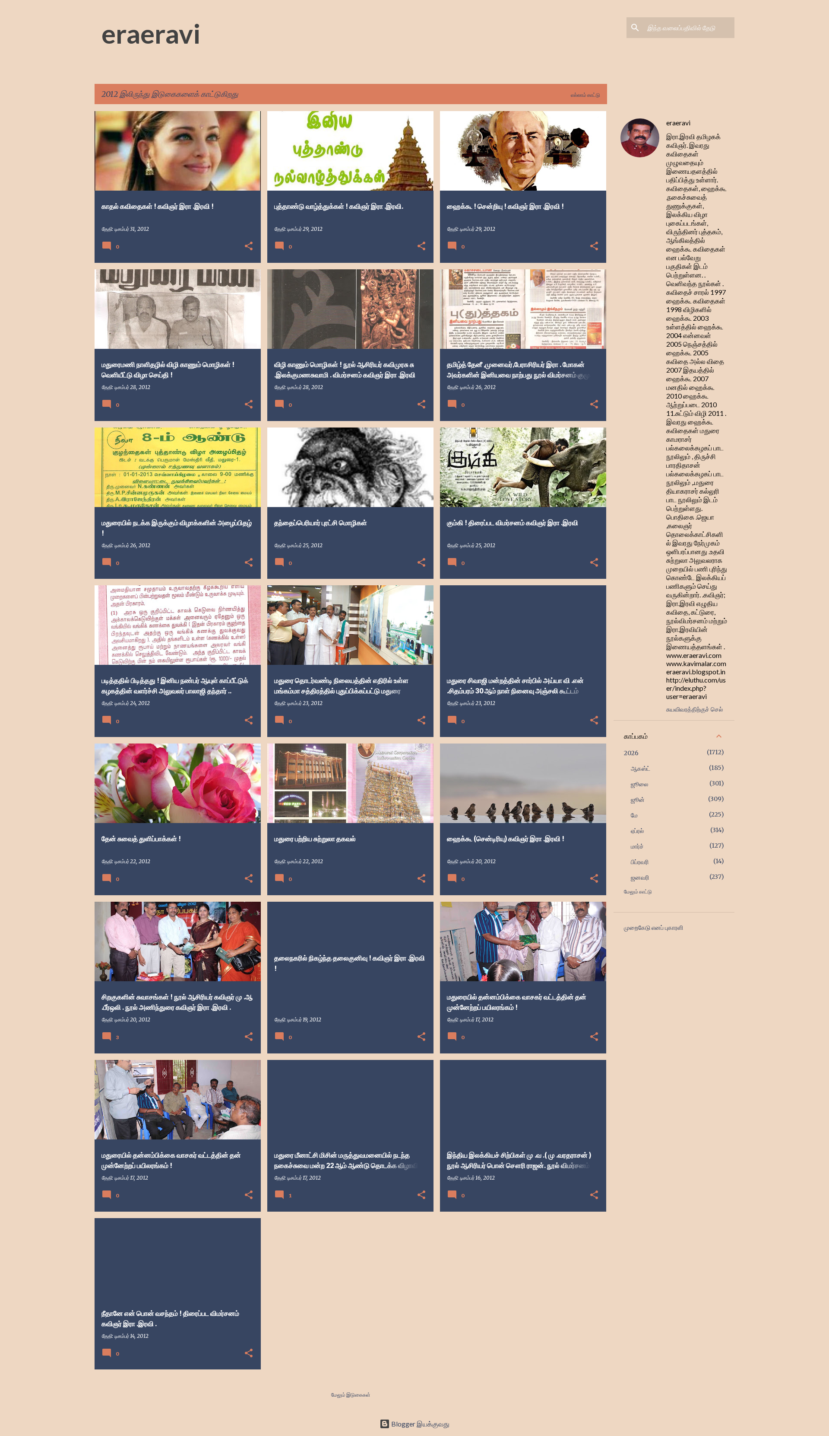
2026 (631, 753)
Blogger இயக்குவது (419, 1424)
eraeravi (150, 33)
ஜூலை (639, 784)
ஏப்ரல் (637, 831)
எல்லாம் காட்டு (585, 95)
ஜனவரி (640, 877)
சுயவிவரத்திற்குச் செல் (694, 709)
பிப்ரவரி (640, 862)
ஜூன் (638, 800)
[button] (249, 246)
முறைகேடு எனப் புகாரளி (653, 928)
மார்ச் (637, 846)
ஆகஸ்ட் (640, 768)
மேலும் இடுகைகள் (350, 1394)
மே (634, 815)
